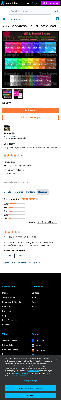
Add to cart (30, 110)
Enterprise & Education (12, 302)
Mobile (5, 293)
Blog (4, 315)
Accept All (30, 395)
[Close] (56, 359)
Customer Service (10, 349)
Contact (35, 293)
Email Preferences (10, 320)
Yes (9, 255)
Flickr (38, 345)
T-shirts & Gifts (8, 297)
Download (6, 311)
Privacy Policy (8, 345)
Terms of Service (9, 340)
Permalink (22, 263)
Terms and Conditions (19, 375)
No (20, 255)
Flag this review (34, 263)
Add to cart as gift (30, 117)
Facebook (40, 341)
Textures (17, 19)
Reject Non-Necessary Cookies (30, 388)
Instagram (40, 350)
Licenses (6, 354)
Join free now (50, 3)
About (34, 297)
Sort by (32, 222)
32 (22, 155)
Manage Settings (30, 381)
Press (34, 306)
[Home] (3, 19)
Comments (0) (10, 263)
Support (5, 325)
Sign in (35, 3)
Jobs (34, 302)
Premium (6, 306)
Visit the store (9, 136)
